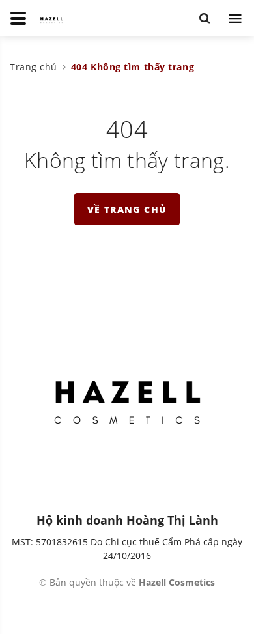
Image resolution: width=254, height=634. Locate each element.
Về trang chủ (127, 209)
